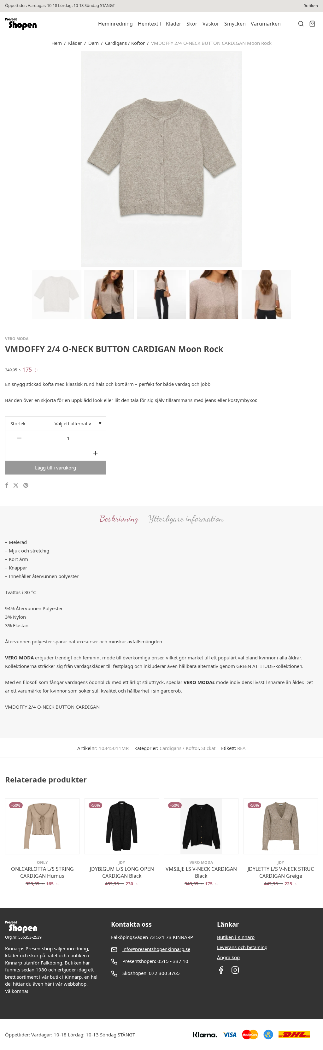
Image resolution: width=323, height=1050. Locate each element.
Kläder (173, 23)
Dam (93, 43)
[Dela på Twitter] (16, 485)
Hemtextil (149, 23)
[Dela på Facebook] (6, 485)
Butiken (310, 6)
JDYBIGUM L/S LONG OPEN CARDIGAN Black (122, 872)
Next (316, 159)
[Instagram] (235, 972)
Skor (191, 23)
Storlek (18, 423)
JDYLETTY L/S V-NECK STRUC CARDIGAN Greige (281, 872)
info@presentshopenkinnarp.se (156, 949)
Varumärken (266, 23)
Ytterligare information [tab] (185, 518)
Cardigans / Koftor (125, 43)
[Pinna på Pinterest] (26, 485)
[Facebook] (221, 972)
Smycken (235, 23)
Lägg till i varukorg (55, 467)
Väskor (211, 23)
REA (241, 748)
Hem (56, 43)
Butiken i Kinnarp (236, 937)
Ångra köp (228, 957)
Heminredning (115, 23)
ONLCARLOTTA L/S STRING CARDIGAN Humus (42, 872)
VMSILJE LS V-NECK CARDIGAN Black (201, 872)
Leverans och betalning (242, 947)
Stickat (208, 748)
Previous (6, 159)
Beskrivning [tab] (119, 518)
